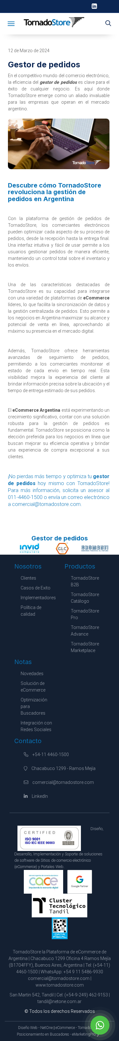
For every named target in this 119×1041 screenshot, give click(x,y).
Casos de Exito (35, 587)
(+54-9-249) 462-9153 (86, 994)
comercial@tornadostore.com (63, 782)
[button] (108, 24)
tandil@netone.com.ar (59, 1001)
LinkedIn (39, 796)
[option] (27, 548)
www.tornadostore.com (60, 985)
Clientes (28, 578)
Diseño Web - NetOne (35, 1028)
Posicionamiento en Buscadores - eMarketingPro (56, 1034)
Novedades (32, 673)
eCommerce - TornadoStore (77, 1028)
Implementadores (38, 597)
